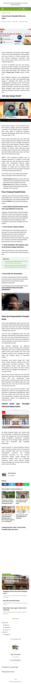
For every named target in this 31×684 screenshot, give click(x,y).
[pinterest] (18, 484)
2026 (5, 622)
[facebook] (5, 484)
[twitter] (12, 484)
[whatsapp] (25, 484)
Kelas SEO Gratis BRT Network (11, 600)
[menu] (2, 9)
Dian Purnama (15, 654)
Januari (7, 629)
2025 (5, 632)
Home (15, 679)
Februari (7, 627)
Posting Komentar (23, 21)
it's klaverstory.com (17, 681)
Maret (7, 625)
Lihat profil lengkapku (15, 660)
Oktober (7, 634)
